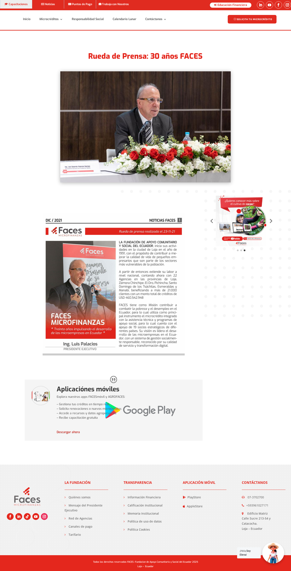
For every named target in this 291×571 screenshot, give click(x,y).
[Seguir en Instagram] (287, 5)
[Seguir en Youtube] (269, 5)
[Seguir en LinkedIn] (260, 5)
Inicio (26, 19)
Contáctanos (153, 19)
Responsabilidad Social (88, 19)
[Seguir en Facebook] (278, 5)
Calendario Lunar (124, 19)
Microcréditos (49, 19)
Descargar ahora (68, 432)
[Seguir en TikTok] (27, 516)
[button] (211, 221)
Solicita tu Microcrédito (254, 19)
